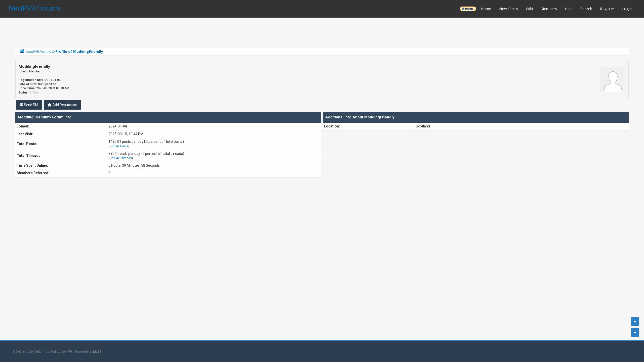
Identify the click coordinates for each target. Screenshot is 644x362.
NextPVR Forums (34, 8)
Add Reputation (64, 105)
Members (549, 8)
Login (627, 8)
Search (586, 8)
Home (486, 8)
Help (569, 8)
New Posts (508, 8)
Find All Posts (118, 146)
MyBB (97, 351)
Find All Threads (120, 158)
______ (468, 8)
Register (607, 8)
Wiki (529, 8)
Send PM (30, 105)
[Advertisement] (322, 31)
